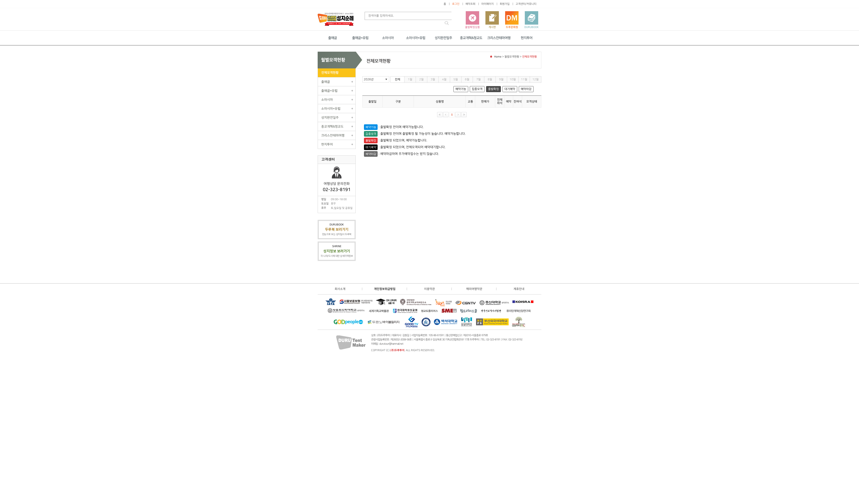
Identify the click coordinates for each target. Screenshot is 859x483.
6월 (467, 79)
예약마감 (526, 89)
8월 (490, 79)
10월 (513, 79)
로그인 (455, 3)
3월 (433, 79)
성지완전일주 (443, 38)
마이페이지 (487, 3)
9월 (501, 79)
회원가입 (505, 3)
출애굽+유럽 (360, 38)
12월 (535, 79)
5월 (455, 79)
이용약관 (429, 288)
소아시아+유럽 (415, 38)
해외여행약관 (474, 288)
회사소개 (340, 288)
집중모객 (477, 89)
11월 (524, 79)
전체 (397, 79)
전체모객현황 (330, 72)
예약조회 (470, 3)
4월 (444, 79)
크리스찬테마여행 (498, 38)
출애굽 (332, 38)
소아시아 (388, 38)
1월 (410, 79)
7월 (478, 79)
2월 (421, 79)
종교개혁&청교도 (471, 38)
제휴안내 (519, 288)
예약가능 (460, 89)
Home (498, 56)
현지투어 (526, 38)
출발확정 (493, 89)
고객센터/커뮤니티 (526, 3)
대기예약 (509, 89)
